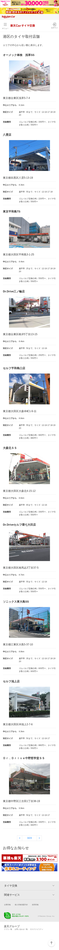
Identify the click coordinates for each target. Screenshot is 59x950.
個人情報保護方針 (21, 905)
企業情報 (7, 905)
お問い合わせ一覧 (21, 929)
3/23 (29, 838)
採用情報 (35, 905)
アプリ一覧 (8, 929)
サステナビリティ (36, 929)
